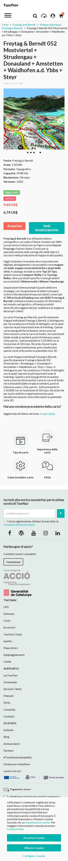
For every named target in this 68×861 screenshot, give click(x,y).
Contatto (8, 716)
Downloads (10, 682)
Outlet (7, 661)
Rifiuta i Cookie (34, 847)
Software (8, 613)
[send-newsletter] (61, 513)
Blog (6, 736)
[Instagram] (45, 533)
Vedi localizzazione (46, 228)
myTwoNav (10, 675)
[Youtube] (33, 533)
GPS (6, 607)
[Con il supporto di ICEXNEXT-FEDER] (34, 776)
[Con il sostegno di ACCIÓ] (17, 583)
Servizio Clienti (12, 689)
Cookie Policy (15, 829)
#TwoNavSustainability (17, 757)
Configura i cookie (34, 856)
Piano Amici (10, 648)
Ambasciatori (11, 743)
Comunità (9, 709)
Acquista (14, 226)
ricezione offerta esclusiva (19, 524)
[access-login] (53, 17)
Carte (5, 24)
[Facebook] (9, 533)
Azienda (8, 730)
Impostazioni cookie (37, 822)
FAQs (6, 702)
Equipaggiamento (14, 654)
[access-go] (43, 17)
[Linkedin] (57, 533)
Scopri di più (47, 413)
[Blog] (21, 533)
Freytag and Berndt (24, 24)
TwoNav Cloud (12, 634)
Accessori (9, 627)
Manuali (8, 695)
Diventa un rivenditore (16, 764)
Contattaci (13, 562)
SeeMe (7, 641)
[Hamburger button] (8, 15)
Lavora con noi (12, 771)
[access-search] (35, 17)
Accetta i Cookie (34, 837)
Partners (8, 750)
